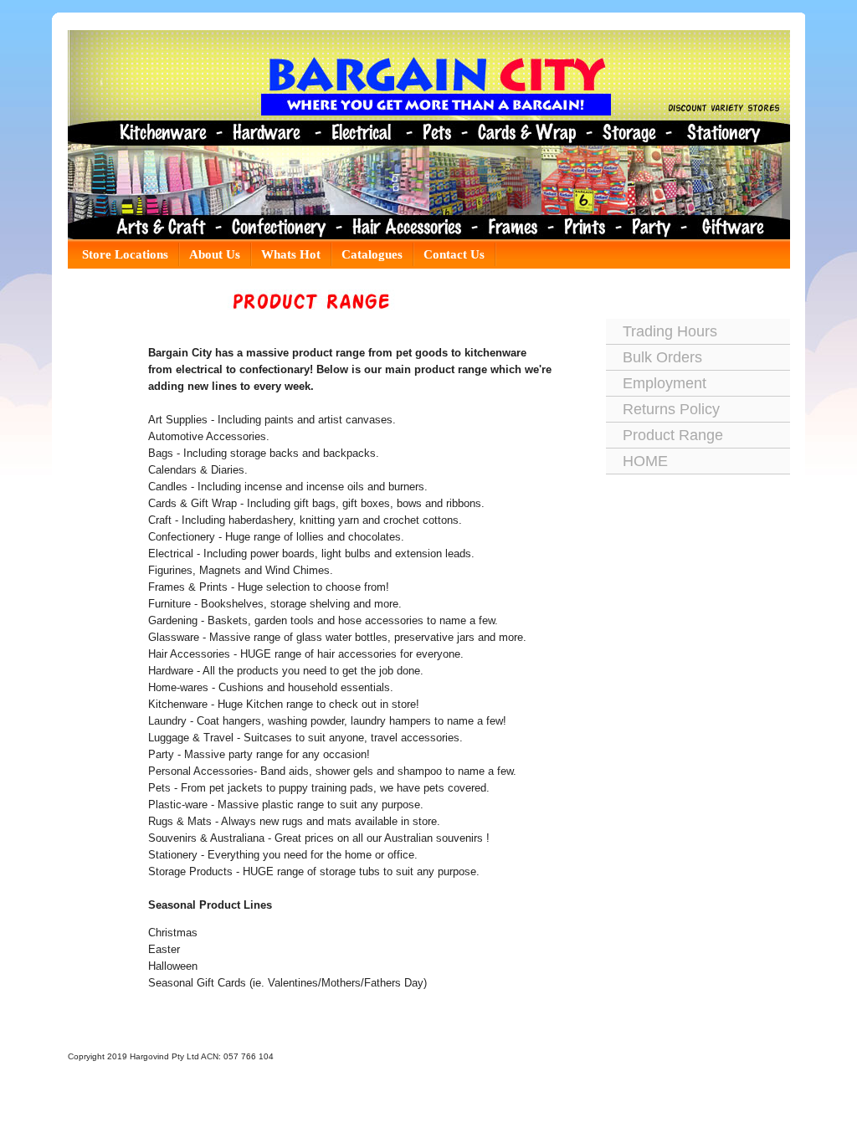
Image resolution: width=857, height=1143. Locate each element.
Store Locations (125, 254)
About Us (214, 254)
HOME (645, 461)
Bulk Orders (662, 357)
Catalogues (372, 254)
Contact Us (454, 254)
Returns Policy (671, 409)
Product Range (673, 435)
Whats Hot (291, 254)
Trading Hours (670, 331)
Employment (664, 383)
